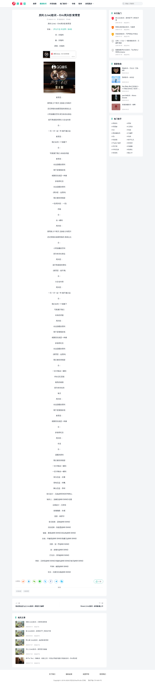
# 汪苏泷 (130, 126)
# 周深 (129, 123)
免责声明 (86, 674)
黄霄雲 (27, 591)
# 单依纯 (114, 152)
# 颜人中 (130, 152)
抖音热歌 (53, 3)
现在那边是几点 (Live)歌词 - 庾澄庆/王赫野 (30, 604)
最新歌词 (43, 3)
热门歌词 (63, 3)
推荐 (34, 3)
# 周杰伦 (114, 123)
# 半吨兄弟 (115, 149)
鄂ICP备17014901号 (95, 680)
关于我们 (52, 674)
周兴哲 (19, 591)
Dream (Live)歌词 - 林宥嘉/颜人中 (92, 604)
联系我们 (103, 674)
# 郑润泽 (130, 143)
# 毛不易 (114, 146)
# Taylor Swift (116, 143)
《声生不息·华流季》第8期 (62, 29)
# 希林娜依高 (116, 133)
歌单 (80, 3)
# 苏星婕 (114, 126)
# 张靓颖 (130, 146)
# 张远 (129, 129)
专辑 (73, 3)
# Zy (113, 136)
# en (113, 129)
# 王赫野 (130, 133)
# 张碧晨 (114, 139)
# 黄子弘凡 (130, 139)
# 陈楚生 (130, 149)
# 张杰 (129, 136)
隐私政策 (69, 674)
